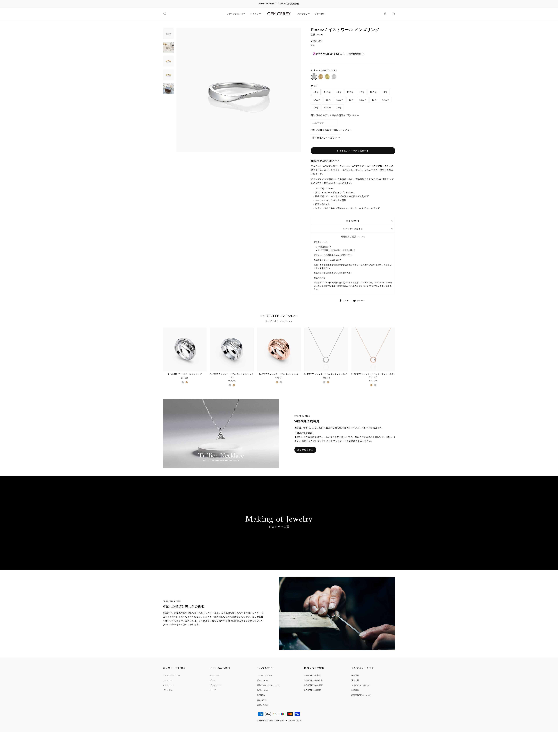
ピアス (213, 680)
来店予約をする (305, 449)
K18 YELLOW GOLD (327, 77)
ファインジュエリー (236, 13)
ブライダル (320, 13)
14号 (384, 92)
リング (213, 690)
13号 (361, 92)
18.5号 (327, 107)
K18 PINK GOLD (320, 77)
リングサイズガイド (353, 229)
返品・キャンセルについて (268, 685)
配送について (263, 680)
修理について (263, 690)
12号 (338, 92)
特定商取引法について (361, 695)
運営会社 (355, 680)
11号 (315, 92)
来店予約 (355, 675)
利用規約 (261, 695)
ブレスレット (215, 685)
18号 (315, 107)
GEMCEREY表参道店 (313, 680)
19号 (338, 107)
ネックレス (215, 675)
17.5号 (385, 99)
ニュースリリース (265, 675)
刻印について (353, 221)
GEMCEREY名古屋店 (313, 685)
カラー (324, 70)
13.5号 (373, 92)
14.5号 (316, 99)
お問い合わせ (263, 705)
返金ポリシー (263, 700)
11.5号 (327, 92)
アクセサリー (303, 13)
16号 (351, 99)
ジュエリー (255, 13)
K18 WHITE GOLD (314, 77)
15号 (328, 99)
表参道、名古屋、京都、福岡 (308, 428)
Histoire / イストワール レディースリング (358, 208)
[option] (279, 4)
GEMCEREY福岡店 (312, 690)
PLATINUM (334, 77)
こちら (336, 255)
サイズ (314, 86)
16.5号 (362, 99)
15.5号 (339, 99)
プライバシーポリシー (361, 685)
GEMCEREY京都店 (312, 675)
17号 (374, 99)
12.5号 (350, 92)
